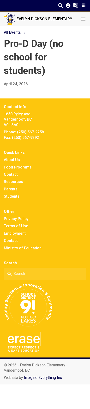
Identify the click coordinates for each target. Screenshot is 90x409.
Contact (11, 174)
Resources (13, 181)
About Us (12, 159)
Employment (15, 233)
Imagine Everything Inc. (43, 377)
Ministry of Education (23, 248)
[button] (60, 5)
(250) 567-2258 (30, 132)
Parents (11, 189)
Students (11, 196)
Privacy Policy (16, 218)
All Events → (15, 32)
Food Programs (18, 167)
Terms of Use (16, 226)
